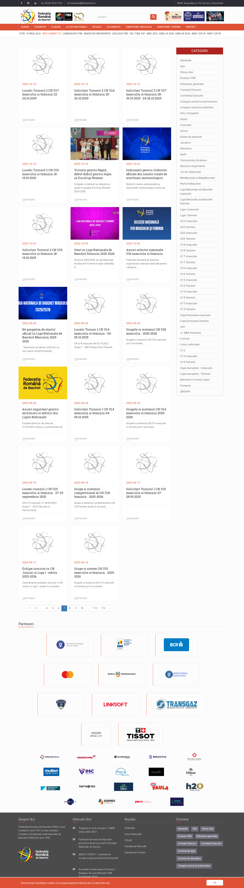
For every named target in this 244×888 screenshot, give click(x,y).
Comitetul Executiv (191, 95)
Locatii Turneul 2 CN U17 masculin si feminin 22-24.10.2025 (40, 94)
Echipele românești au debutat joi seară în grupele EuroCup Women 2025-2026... (92, 188)
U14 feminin (187, 297)
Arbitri (184, 119)
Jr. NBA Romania (190, 332)
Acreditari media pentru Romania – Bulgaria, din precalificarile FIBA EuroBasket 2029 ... (98, 873)
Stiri (182, 66)
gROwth (185, 391)
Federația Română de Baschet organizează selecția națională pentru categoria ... (146, 264)
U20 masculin (188, 233)
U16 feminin (187, 274)
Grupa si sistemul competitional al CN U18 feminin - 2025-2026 (92, 493)
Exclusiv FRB (188, 78)
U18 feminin (187, 250)
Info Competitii (189, 113)
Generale (185, 60)
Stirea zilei (186, 72)
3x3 (182, 326)
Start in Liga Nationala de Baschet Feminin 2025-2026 (94, 252)
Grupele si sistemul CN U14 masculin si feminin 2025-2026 (146, 413)
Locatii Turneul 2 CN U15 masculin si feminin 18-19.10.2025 (40, 174)
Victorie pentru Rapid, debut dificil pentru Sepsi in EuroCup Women (93, 174)
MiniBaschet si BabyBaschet (197, 177)
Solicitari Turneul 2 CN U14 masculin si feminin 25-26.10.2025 (94, 94)
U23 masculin (188, 221)
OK (214, 882)
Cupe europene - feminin (195, 373)
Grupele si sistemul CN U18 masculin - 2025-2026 (146, 331)
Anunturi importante (192, 166)
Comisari (185, 125)
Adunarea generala (191, 84)
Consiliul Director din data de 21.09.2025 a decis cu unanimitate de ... (42, 427)
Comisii (185, 338)
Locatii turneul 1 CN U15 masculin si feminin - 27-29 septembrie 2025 (42, 493)
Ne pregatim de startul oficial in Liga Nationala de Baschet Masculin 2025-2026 (42, 335)
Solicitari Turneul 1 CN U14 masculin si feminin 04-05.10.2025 (94, 413)
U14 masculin (188, 291)
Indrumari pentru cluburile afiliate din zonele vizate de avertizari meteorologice (146, 174)
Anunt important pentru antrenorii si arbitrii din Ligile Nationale (40, 413)
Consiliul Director (191, 89)
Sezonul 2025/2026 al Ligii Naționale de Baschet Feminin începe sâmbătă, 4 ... (94, 264)
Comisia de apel (186, 851)
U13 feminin (187, 309)
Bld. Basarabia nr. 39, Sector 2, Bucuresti (201, 3)
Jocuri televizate (190, 172)
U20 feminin (187, 238)
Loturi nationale (190, 344)
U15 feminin (187, 285)
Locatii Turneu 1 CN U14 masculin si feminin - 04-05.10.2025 (93, 333)
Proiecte (185, 385)
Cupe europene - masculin (196, 368)
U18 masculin (188, 244)
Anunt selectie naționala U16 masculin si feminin (144, 252)
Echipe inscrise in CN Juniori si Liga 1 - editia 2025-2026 (39, 572)
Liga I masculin (189, 209)
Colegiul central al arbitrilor (197, 107)
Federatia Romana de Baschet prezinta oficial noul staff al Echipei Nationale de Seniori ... (98, 843)
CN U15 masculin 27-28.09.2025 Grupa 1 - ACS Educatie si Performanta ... (39, 507)
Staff (183, 154)
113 (103, 608)
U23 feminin (187, 227)
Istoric (184, 130)
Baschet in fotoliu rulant (195, 379)
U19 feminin (187, 362)
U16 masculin (188, 268)
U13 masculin (188, 303)
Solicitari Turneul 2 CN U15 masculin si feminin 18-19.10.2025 (42, 254)
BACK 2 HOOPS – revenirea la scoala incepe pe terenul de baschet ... (98, 858)
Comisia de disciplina (189, 858)
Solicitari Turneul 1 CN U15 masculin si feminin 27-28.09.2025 (146, 493)
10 (82, 608)
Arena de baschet (191, 136)
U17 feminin (187, 262)
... (23, 104)
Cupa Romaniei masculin (195, 315)
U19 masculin (188, 356)
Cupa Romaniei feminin (194, 321)
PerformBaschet (190, 183)
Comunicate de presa (193, 160)
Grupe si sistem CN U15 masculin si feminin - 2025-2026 (94, 572)
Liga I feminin (188, 215)
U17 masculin (188, 256)
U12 (182, 350)
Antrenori (186, 148)
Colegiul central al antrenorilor (199, 101)
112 (95, 608)
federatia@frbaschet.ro (83, 3)
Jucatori (185, 142)
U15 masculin (188, 280)
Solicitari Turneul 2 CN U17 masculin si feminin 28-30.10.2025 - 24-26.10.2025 (146, 94)
